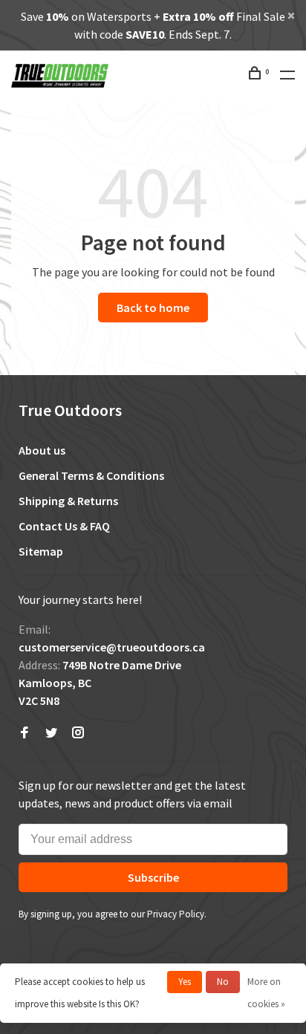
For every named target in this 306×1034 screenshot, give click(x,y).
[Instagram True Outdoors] (78, 733)
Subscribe (153, 877)
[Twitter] (51, 733)
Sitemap (41, 551)
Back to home (153, 307)
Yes (184, 981)
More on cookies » (266, 992)
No (223, 981)
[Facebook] (24, 733)
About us (42, 450)
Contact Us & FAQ (64, 525)
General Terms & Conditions (91, 475)
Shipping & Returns (68, 500)
